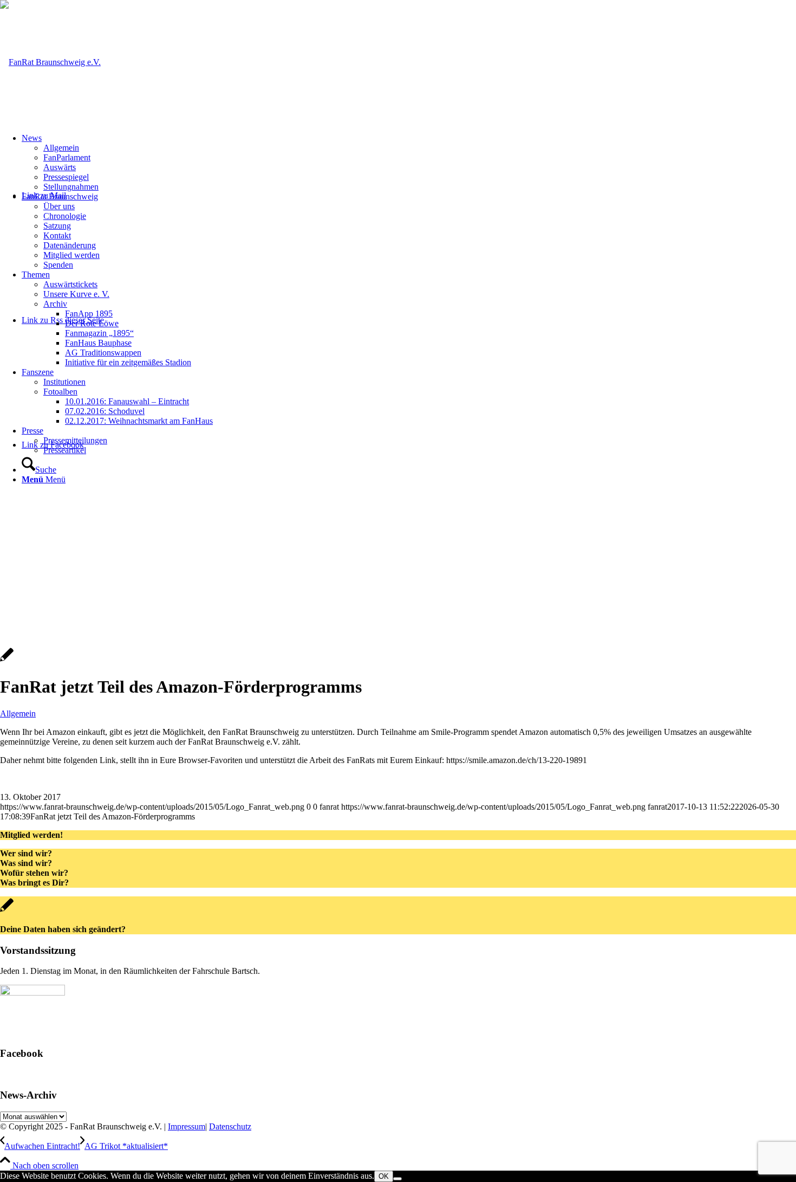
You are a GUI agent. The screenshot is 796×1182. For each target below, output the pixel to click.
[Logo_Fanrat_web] (50, 62)
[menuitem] (409, 162)
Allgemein (18, 713)
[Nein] (397, 1178)
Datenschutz (230, 1126)
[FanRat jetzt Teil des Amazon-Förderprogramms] (7, 660)
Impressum (186, 1126)
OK (384, 1176)
